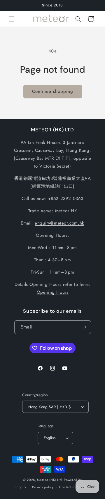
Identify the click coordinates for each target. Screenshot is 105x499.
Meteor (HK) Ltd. (50, 479)
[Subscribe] (84, 327)
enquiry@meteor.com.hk (59, 223)
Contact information (74, 487)
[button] (11, 19)
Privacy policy (43, 487)
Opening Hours (53, 292)
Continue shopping (52, 91)
